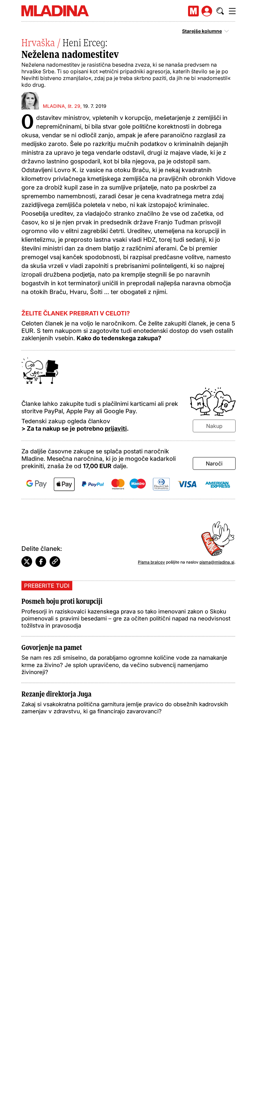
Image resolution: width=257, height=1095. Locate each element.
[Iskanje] (220, 11)
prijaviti (116, 428)
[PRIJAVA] (206, 11)
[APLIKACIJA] (193, 11)
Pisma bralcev (151, 562)
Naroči (214, 463)
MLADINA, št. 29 (61, 106)
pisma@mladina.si (216, 562)
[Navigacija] (232, 11)
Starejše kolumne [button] (202, 31)
